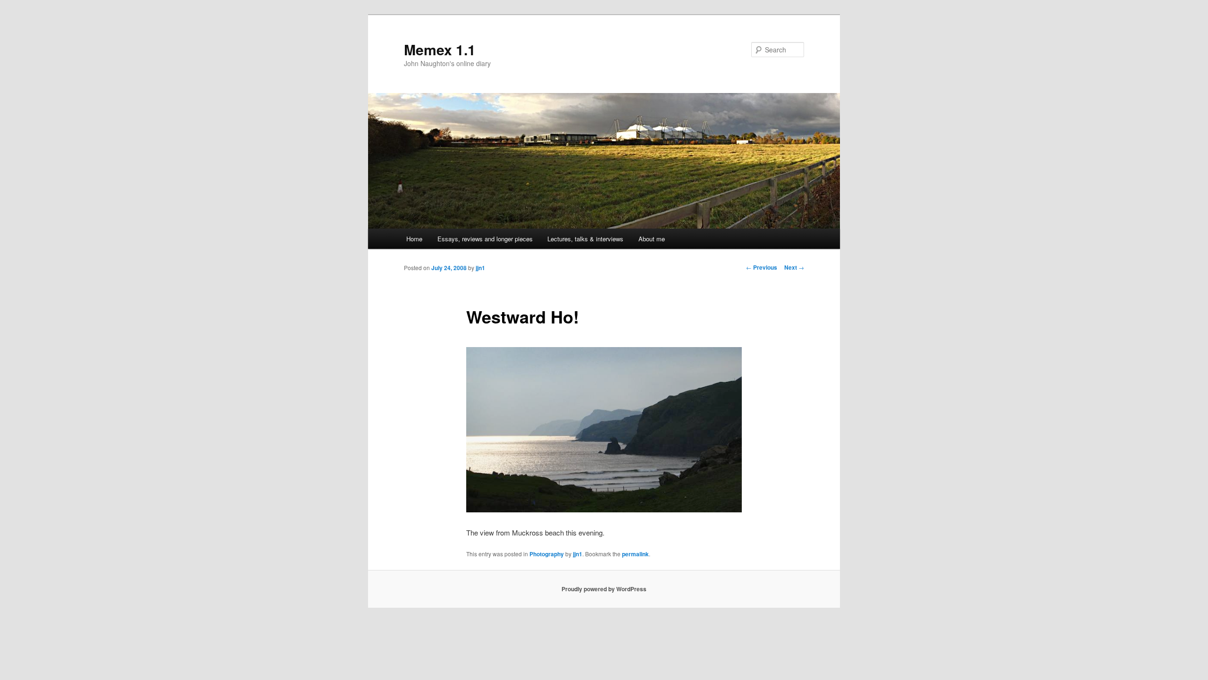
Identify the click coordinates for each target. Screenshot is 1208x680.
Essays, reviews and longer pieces (485, 238)
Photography (546, 554)
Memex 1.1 (440, 49)
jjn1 (480, 268)
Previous (761, 267)
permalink (635, 554)
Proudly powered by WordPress (604, 589)
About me (651, 238)
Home (414, 238)
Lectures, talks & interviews (585, 238)
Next (794, 267)
